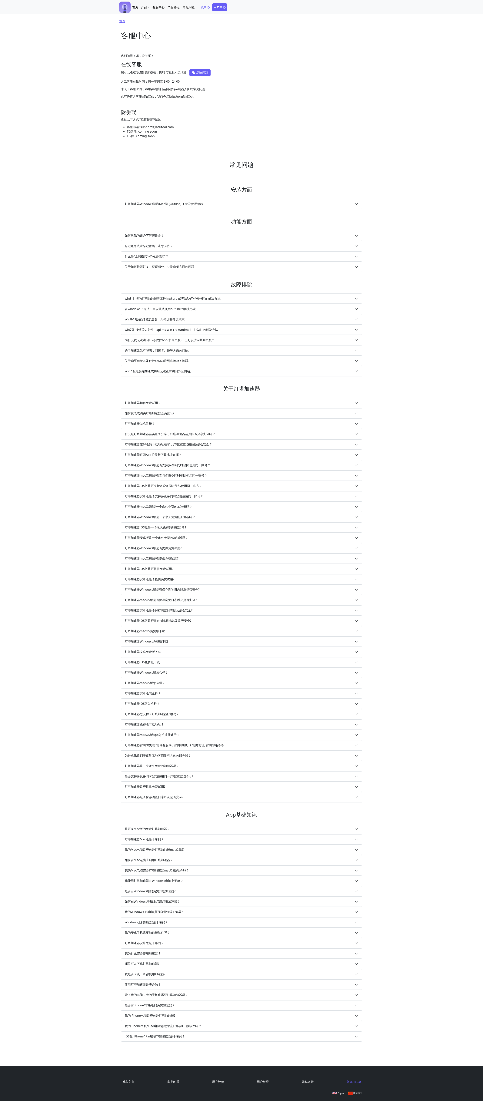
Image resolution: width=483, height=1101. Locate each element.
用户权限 (263, 1082)
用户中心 (220, 7)
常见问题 (189, 7)
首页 (135, 7)
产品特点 (174, 7)
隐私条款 (308, 1082)
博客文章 (128, 1082)
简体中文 (357, 1093)
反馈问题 (201, 73)
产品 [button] (144, 7)
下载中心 (204, 7)
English (341, 1093)
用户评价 (218, 1082)
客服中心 (158, 7)
